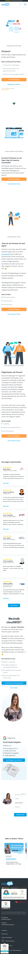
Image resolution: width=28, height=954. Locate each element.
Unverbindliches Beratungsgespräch (14, 683)
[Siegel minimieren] (8, 944)
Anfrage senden (20, 814)
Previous (5, 103)
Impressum (4, 930)
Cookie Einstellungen (6, 937)
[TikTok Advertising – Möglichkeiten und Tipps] (14, 848)
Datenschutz (4, 934)
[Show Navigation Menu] (25, 4)
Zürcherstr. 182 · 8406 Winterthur (13, 950)
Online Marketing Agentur (7, 924)
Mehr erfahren (14, 687)
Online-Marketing (11, 859)
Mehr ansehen (14, 605)
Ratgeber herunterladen (14, 84)
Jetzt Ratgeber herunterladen (14, 760)
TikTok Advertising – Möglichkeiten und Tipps (13, 863)
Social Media (6, 254)
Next (23, 103)
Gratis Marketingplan (14, 79)
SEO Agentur (4, 917)
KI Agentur (4, 922)
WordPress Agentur (6, 919)
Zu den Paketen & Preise (14, 184)
